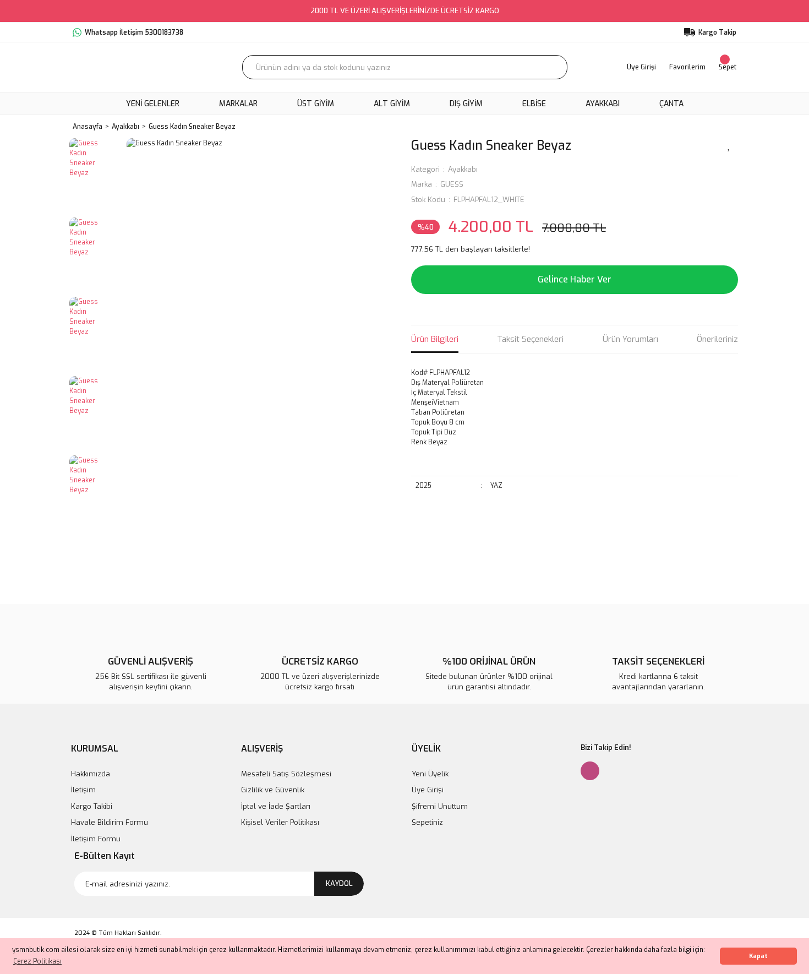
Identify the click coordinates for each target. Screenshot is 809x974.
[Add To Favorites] (729, 144)
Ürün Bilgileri (434, 339)
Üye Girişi (428, 790)
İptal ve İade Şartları (275, 806)
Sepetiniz (427, 822)
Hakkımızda (90, 774)
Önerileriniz (717, 339)
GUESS (451, 184)
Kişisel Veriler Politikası (280, 822)
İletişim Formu (96, 839)
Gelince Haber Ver (574, 279)
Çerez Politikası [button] (37, 961)
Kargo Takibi (91, 806)
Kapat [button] (758, 956)
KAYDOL (339, 883)
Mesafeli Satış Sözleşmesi (286, 774)
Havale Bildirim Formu (109, 822)
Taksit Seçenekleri (530, 339)
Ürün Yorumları (630, 339)
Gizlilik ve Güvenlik (272, 790)
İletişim (83, 790)
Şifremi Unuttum (440, 806)
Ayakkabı (463, 169)
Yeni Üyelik (430, 774)
